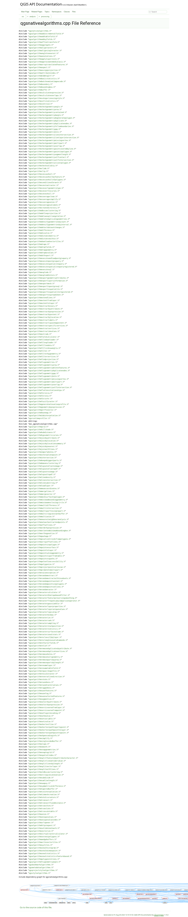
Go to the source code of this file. (36, 907)
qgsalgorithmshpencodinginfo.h (44, 736)
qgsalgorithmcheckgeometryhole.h (45, 132)
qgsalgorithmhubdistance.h (42, 432)
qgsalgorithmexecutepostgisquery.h (46, 261)
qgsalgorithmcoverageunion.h (43, 202)
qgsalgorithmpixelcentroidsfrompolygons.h (49, 539)
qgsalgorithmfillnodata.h (41, 345)
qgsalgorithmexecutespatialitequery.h (47, 264)
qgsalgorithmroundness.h (41, 682)
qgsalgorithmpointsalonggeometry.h (46, 553)
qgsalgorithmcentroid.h (40, 104)
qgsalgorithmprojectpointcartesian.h (47, 567)
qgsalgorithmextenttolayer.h (43, 303)
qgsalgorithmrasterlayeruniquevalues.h (48, 609)
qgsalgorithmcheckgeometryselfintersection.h (51, 160)
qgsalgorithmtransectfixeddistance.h (47, 803)
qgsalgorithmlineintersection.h (44, 480)
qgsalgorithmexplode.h (40, 272)
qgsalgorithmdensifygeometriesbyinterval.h (50, 225)
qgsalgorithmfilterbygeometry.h (44, 354)
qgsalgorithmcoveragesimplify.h (44, 199)
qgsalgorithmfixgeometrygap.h (43, 373)
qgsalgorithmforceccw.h (40, 393)
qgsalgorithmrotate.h (39, 679)
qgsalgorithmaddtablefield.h (43, 36)
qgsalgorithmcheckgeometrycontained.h (47, 112)
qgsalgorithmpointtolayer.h (42, 550)
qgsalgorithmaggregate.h (41, 45)
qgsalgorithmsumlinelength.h (43, 780)
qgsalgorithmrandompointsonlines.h (46, 587)
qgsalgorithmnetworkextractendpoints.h (48, 522)
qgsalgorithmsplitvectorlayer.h (44, 766)
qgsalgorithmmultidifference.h (44, 505)
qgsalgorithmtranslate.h (41, 809)
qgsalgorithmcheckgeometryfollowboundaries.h (51, 126)
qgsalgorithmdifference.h (41, 230)
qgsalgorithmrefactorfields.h (43, 643)
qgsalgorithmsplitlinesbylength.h (45, 764)
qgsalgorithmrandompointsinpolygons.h (47, 584)
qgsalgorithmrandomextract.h (43, 575)
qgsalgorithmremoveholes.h (42, 654)
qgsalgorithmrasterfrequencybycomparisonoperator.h (54, 601)
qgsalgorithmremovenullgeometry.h (45, 657)
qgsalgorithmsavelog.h (40, 693)
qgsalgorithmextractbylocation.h (45, 317)
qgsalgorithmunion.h (38, 814)
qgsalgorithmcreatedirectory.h (44, 208)
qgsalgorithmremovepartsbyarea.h (45, 660)
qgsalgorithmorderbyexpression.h (45, 528)
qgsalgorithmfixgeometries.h (43, 362)
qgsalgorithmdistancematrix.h (43, 236)
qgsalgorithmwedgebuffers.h (42, 839)
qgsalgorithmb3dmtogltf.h (41, 76)
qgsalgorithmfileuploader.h (42, 342)
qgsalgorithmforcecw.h (40, 396)
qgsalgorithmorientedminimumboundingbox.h (49, 531)
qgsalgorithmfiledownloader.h (43, 340)
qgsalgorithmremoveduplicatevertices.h (48, 651)
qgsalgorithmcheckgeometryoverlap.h (46, 146)
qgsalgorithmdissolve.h (40, 233)
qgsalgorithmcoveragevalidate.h (44, 205)
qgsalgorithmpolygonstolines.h (44, 859)
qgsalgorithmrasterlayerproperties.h (47, 606)
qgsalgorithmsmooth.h (39, 747)
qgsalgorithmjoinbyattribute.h (44, 438)
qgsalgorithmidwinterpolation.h (44, 415)
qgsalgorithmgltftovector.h (42, 410)
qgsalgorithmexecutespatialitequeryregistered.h (52, 267)
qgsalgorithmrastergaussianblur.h (45, 604)
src (23, 16)
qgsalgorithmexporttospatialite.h (45, 289)
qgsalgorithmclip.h (38, 171)
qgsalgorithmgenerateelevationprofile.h (48, 404)
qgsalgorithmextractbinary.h (43, 306)
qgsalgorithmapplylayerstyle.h (44, 59)
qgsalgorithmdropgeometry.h (42, 250)
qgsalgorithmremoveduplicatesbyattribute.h (50, 648)
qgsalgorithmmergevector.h (42, 494)
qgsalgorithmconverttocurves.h (44, 191)
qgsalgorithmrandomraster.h (42, 590)
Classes (67, 12)
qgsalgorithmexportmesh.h (41, 284)
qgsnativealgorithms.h (40, 31)
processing (45, 16)
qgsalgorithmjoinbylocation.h (43, 441)
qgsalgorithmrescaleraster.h (43, 674)
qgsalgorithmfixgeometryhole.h (44, 376)
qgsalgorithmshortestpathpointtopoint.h (48, 733)
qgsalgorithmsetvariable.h (42, 719)
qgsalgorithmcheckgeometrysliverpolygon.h (49, 163)
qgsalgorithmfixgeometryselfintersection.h (50, 387)
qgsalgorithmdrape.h (38, 244)
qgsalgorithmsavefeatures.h (42, 691)
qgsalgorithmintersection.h (42, 458)
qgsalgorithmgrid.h (38, 427)
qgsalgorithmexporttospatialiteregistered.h (50, 292)
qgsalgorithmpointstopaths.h (43, 559)
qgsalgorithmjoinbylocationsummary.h (47, 444)
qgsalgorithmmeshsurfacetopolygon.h (46, 497)
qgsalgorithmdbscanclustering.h (44, 211)
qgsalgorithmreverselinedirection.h (46, 677)
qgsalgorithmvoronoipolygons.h (44, 837)
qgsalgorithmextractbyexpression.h (46, 312)
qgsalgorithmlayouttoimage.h (43, 472)
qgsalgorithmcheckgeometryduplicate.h (47, 121)
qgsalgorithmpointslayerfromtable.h (46, 556)
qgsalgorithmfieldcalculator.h (44, 337)
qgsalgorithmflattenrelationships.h (46, 390)
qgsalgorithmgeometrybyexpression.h (46, 407)
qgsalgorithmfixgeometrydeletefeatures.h (49, 368)
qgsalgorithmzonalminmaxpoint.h (44, 851)
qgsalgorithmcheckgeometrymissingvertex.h (49, 140)
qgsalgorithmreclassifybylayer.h (45, 637)
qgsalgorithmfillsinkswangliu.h (44, 348)
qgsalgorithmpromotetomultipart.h (45, 570)
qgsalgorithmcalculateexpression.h (46, 93)
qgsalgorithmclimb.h (38, 168)
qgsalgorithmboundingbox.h (42, 87)
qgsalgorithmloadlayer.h (41, 486)
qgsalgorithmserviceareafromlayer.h (46, 707)
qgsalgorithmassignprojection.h (44, 70)
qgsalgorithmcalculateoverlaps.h (45, 95)
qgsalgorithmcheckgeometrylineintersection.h (51, 135)
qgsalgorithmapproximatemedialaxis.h (47, 62)
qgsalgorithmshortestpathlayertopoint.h (48, 727)
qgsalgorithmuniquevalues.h (42, 817)
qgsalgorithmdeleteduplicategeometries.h (49, 219)
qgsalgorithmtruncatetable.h (43, 811)
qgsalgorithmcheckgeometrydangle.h (46, 115)
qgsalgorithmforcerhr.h (40, 399)
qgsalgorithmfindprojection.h (43, 359)
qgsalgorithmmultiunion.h (41, 517)
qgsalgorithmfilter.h (39, 351)
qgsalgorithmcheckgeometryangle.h (45, 107)
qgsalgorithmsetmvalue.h (41, 716)
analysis (33, 16)
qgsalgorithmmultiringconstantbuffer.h (48, 514)
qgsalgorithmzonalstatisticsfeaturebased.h (50, 856)
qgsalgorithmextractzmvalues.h (44, 331)
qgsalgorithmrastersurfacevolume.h (46, 632)
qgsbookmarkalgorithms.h (41, 865)
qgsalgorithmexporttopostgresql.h (45, 286)
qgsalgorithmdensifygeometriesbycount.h (48, 222)
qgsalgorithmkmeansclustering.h (44, 463)
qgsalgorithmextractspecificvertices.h (48, 326)
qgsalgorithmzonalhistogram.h (43, 848)
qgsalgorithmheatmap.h (40, 413)
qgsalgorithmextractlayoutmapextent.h (47, 323)
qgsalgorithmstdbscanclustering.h (45, 772)
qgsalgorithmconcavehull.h (42, 174)
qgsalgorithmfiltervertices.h (43, 357)
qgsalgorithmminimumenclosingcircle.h (47, 503)
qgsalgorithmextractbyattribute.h (45, 309)
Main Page (25, 12)
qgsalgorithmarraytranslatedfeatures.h (48, 65)
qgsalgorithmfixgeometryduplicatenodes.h (49, 371)
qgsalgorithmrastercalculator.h (44, 592)
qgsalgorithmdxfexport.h (41, 255)
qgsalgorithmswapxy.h (39, 783)
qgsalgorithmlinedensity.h (42, 477)
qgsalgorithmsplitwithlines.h (43, 769)
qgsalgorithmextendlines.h (42, 298)
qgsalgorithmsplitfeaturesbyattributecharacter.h (53, 758)
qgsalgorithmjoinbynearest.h (43, 446)
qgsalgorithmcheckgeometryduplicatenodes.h (50, 124)
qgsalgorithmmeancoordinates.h (44, 488)
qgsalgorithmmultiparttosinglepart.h (47, 511)
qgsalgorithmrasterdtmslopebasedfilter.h (49, 595)
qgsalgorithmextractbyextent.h (44, 314)
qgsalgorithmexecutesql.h (41, 269)
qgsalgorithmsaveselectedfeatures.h (46, 696)
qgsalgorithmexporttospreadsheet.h (46, 295)
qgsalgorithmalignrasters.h (42, 48)
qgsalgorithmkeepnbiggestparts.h (45, 460)
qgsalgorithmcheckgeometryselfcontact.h (48, 157)
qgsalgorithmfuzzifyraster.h (43, 401)
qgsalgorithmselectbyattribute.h (45, 702)
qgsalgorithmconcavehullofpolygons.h (47, 180)
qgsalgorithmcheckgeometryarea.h (45, 109)
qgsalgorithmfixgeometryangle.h (44, 862)
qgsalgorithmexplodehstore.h (43, 275)
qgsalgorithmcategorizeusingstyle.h (46, 98)
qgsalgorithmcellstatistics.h (43, 101)
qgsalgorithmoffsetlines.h (42, 525)
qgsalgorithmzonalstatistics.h (44, 853)
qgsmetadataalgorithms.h (41, 867)
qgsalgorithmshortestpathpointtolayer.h (48, 730)
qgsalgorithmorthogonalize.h (43, 533)
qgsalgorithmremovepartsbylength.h (46, 663)
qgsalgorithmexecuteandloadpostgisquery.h (49, 258)
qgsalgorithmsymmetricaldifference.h (47, 786)
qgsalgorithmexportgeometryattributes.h (48, 278)
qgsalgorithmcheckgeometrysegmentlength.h (49, 154)
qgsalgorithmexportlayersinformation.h (48, 281)
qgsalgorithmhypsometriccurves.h (45, 435)
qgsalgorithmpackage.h (40, 536)
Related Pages (36, 12)
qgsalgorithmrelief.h (39, 646)
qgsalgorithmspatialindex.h (42, 755)
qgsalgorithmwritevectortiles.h (44, 842)
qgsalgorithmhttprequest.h (42, 825)
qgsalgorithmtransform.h (41, 806)
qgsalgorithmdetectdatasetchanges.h (46, 227)
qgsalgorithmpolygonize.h (41, 564)
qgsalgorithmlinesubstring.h (43, 483)
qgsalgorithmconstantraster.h (43, 185)
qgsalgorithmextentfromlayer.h (44, 300)
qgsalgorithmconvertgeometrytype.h (46, 188)
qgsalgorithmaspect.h (39, 67)
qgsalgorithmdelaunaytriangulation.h (47, 216)
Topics (47, 12)
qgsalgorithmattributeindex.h (43, 73)
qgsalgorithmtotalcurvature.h (43, 797)
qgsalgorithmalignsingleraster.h (45, 51)
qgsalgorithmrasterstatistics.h (44, 629)
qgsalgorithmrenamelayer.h (42, 665)
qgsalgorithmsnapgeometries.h (43, 750)
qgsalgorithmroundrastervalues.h (45, 685)
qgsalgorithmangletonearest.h (43, 53)
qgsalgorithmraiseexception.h (43, 573)
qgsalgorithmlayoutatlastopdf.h (44, 469)
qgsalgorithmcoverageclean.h (43, 196)
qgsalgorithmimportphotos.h (42, 452)
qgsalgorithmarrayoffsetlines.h (44, 542)
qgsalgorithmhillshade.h (41, 430)
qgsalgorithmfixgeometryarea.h (44, 365)
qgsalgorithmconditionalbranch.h (45, 182)
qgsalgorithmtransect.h (40, 800)
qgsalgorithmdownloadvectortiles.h (46, 241)
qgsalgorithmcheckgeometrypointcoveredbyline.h (52, 149)
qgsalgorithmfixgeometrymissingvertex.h (48, 379)
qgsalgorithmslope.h (38, 744)
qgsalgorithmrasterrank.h (41, 620)
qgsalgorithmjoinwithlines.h (43, 449)
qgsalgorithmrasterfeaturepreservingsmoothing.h (52, 598)
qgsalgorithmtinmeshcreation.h (44, 794)
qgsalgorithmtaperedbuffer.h (43, 789)
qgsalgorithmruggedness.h (41, 688)
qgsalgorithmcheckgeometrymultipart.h (47, 143)
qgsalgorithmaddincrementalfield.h (46, 34)
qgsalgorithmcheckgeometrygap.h (44, 129)
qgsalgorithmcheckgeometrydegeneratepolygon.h (51, 118)
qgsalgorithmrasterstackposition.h (46, 626)
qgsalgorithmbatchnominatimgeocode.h (47, 81)
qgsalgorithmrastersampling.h (43, 623)
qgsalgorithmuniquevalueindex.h (44, 820)
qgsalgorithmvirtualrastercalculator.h (48, 834)
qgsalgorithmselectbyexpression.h (45, 705)
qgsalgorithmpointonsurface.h (43, 547)
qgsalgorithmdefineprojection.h (44, 213)
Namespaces (57, 12)
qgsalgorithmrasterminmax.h (42, 615)
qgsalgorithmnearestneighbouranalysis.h (48, 519)
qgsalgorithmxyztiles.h (40, 845)
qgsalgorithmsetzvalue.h (41, 721)
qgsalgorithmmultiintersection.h (45, 508)
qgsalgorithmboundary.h (40, 84)
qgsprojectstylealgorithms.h (43, 870)
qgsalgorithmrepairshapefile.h (44, 671)
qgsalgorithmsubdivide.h (41, 778)
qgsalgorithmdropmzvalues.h (42, 253)
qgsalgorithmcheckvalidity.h (43, 166)
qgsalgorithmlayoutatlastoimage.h (45, 466)
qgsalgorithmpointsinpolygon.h (44, 545)
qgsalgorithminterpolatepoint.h (44, 455)
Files (74, 12)
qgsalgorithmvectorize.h (41, 831)
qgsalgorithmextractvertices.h (44, 328)
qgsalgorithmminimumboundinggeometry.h (48, 500)
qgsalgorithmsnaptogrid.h (41, 752)
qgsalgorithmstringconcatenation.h (46, 775)
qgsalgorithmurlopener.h (41, 823)
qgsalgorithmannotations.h (42, 56)
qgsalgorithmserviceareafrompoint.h (46, 710)
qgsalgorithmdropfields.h (41, 247)
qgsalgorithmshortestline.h (42, 724)
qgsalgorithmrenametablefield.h (44, 668)
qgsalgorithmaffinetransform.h (44, 42)
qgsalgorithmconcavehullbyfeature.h (46, 177)
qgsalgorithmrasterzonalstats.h (44, 634)
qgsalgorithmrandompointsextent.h (45, 581)
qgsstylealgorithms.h (39, 873)
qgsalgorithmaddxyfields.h (42, 39)
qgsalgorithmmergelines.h (41, 491)
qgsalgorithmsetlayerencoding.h (44, 713)
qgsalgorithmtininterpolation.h (44, 792)
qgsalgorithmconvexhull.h (41, 194)
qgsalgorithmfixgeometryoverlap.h (45, 385)
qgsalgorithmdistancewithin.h (43, 239)
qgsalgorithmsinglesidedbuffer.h (45, 741)
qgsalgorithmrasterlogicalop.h (44, 612)
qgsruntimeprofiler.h (39, 418)
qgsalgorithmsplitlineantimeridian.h (47, 761)
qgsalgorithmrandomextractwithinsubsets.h (49, 578)
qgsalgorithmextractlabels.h (43, 320)
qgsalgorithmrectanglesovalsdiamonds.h (48, 640)
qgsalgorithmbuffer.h (39, 90)
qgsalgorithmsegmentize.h (41, 699)
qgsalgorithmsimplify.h (40, 738)
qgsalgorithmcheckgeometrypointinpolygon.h (50, 152)
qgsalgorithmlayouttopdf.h (42, 474)
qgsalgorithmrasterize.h (41, 618)
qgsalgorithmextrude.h (40, 334)
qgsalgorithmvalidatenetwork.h (44, 828)
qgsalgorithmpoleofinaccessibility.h (47, 561)
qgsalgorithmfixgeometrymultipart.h (46, 382)
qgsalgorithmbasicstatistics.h (44, 79)
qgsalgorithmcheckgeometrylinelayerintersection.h (53, 138)
